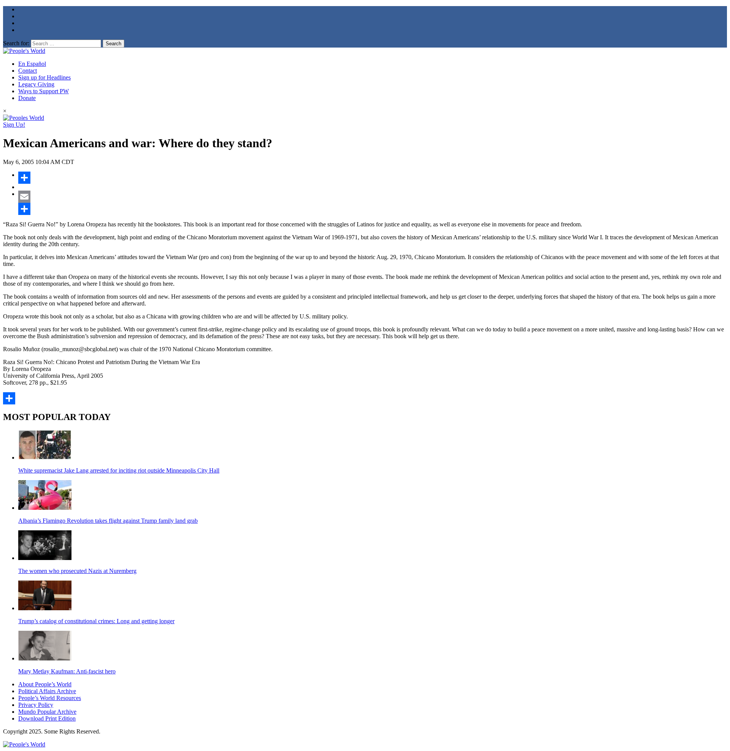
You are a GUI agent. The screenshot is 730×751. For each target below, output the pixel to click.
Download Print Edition (47, 718)
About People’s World (44, 684)
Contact (27, 70)
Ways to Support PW (43, 91)
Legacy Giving (36, 84)
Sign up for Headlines (44, 77)
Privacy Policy (35, 705)
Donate (27, 98)
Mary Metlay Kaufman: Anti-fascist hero (67, 671)
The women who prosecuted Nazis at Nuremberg (77, 571)
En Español (32, 63)
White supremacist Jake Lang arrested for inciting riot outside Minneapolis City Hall (118, 470)
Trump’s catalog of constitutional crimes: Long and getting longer (96, 621)
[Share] (372, 178)
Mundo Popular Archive (47, 711)
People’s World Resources (49, 698)
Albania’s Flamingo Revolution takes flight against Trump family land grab (108, 520)
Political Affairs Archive (47, 691)
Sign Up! (14, 124)
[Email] (372, 197)
